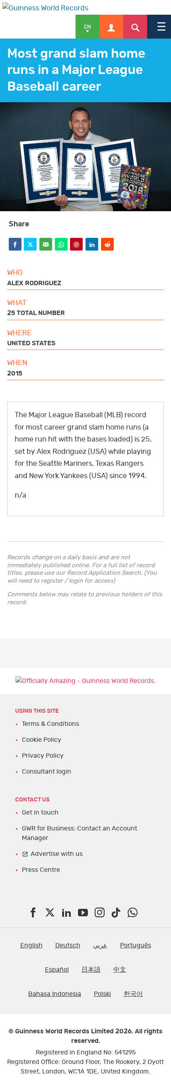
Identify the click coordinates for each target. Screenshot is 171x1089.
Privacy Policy (43, 756)
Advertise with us (57, 854)
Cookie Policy (41, 740)
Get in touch (40, 812)
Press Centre (41, 870)
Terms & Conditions (50, 724)
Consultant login (46, 771)
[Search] (135, 27)
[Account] (111, 27)
